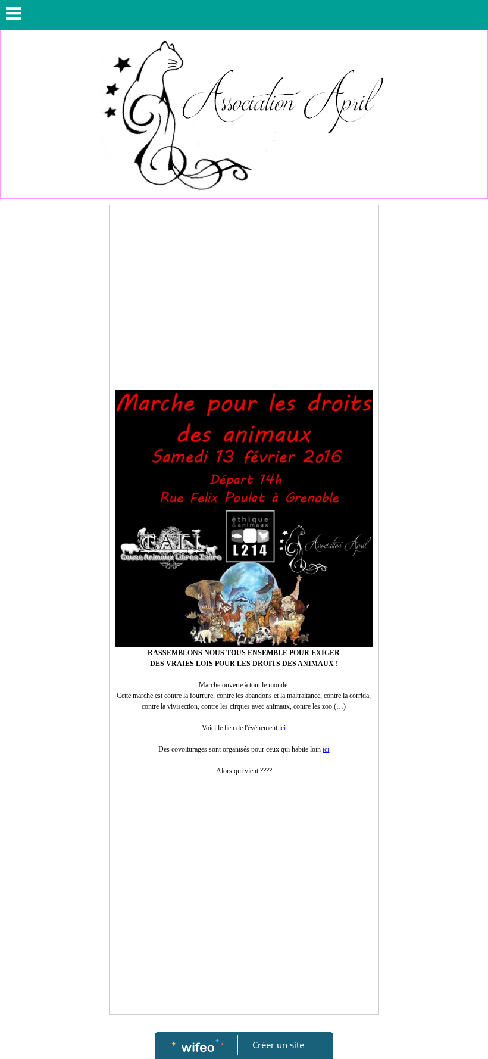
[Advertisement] (244, 300)
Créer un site (278, 1045)
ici (282, 728)
